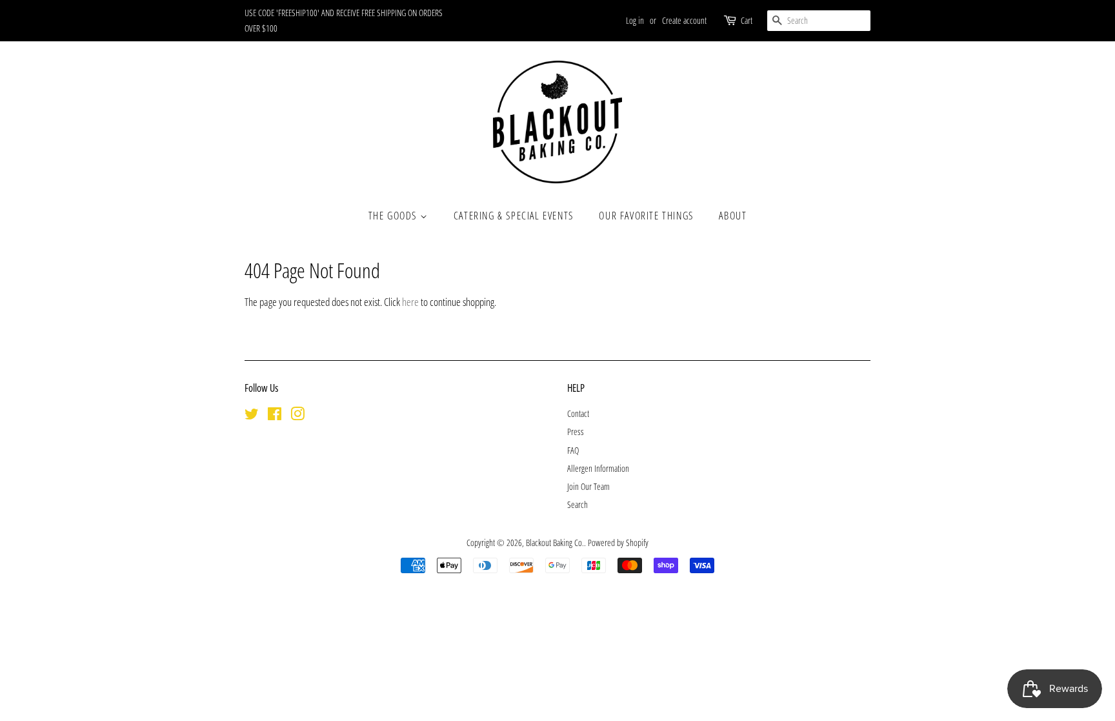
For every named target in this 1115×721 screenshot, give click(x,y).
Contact (578, 413)
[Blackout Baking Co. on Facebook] (274, 416)
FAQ (573, 450)
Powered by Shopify (618, 542)
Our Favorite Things (646, 215)
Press (575, 431)
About (733, 215)
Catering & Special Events (514, 215)
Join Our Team (588, 486)
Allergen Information (598, 468)
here (410, 301)
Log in (635, 20)
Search (577, 504)
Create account (684, 20)
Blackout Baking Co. (555, 542)
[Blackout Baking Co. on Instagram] (297, 416)
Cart (746, 20)
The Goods (394, 215)
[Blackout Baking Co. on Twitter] (252, 416)
